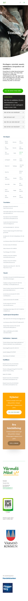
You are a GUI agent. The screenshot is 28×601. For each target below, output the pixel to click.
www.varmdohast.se (8, 488)
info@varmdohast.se (8, 487)
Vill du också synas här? (13, 91)
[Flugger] (8, 592)
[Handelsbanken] (9, 578)
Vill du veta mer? (14, 412)
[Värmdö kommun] (11, 548)
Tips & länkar (14, 443)
